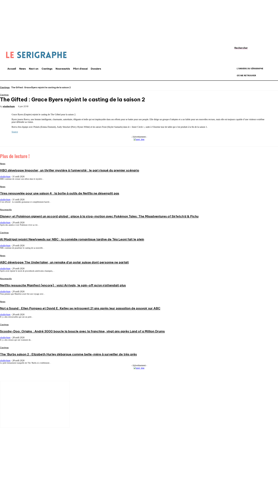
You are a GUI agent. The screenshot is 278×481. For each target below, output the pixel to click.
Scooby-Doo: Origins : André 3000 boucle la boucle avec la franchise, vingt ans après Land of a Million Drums (82, 331)
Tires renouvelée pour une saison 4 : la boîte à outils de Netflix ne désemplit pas (59, 193)
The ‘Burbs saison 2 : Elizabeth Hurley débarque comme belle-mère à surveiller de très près (68, 354)
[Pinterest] (57, 106)
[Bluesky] (47, 462)
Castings (5, 87)
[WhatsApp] (68, 106)
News (2, 163)
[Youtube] (38, 462)
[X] (47, 106)
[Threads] (55, 462)
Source (15, 132)
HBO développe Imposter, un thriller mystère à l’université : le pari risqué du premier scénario (69, 170)
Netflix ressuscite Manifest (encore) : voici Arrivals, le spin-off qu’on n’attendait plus (63, 285)
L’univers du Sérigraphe (21, 451)
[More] (78, 106)
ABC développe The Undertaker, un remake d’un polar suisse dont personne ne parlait (64, 262)
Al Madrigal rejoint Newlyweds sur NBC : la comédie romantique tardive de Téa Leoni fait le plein (72, 239)
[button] (238, 48)
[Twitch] (29, 462)
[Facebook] (36, 106)
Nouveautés (6, 209)
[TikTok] (21, 462)
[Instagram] (12, 462)
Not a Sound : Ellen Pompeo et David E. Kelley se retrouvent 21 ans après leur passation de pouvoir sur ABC (80, 308)
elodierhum (9, 106)
